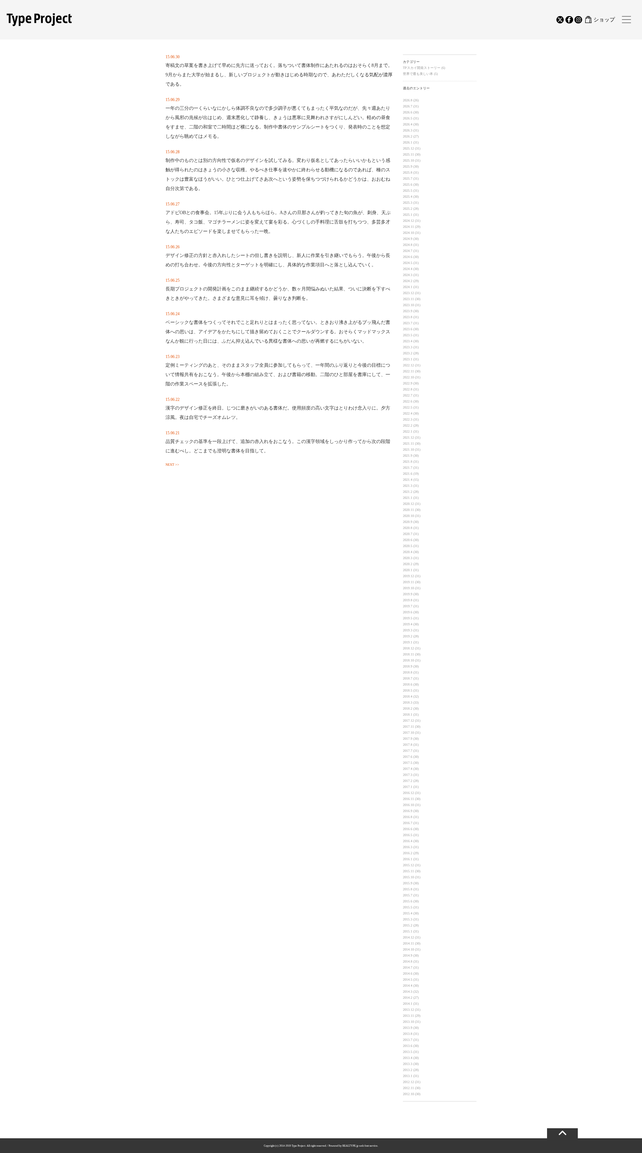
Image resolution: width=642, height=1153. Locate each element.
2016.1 (407, 859)
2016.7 (407, 823)
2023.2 (407, 353)
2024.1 (407, 287)
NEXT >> (172, 464)
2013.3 (407, 1064)
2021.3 (407, 485)
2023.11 (408, 299)
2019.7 (407, 606)
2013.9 (407, 1028)
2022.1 (407, 431)
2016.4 (407, 841)
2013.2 (407, 1070)
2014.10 (408, 949)
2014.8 (407, 961)
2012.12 (408, 1082)
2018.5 (407, 690)
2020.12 (408, 504)
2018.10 (408, 660)
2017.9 (407, 738)
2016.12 (408, 793)
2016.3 (407, 847)
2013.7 (407, 1040)
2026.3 (407, 130)
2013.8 (407, 1034)
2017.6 (407, 757)
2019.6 (407, 612)
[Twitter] (560, 19)
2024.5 (407, 263)
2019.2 (407, 636)
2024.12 (408, 221)
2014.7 (407, 967)
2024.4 (407, 269)
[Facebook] (569, 19)
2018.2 (407, 708)
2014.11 (408, 943)
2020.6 (407, 540)
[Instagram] (578, 19)
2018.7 (407, 678)
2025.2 (407, 208)
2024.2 (407, 281)
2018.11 (408, 654)
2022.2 (407, 425)
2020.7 (407, 534)
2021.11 (408, 443)
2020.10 (408, 516)
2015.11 (408, 871)
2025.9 (407, 166)
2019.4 (407, 624)
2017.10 (408, 732)
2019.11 (408, 582)
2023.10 (408, 305)
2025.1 (407, 214)
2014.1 (407, 1003)
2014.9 (407, 955)
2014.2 (407, 997)
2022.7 (407, 395)
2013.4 (407, 1058)
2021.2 (407, 492)
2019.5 (407, 618)
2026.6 (407, 112)
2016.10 (408, 805)
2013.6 (407, 1046)
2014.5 (407, 979)
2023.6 (407, 329)
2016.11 (408, 799)
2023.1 (407, 359)
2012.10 (408, 1094)
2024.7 (407, 251)
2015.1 (407, 931)
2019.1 (407, 642)
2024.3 (407, 275)
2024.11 (408, 227)
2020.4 (407, 552)
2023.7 (407, 323)
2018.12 (408, 648)
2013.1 (407, 1076)
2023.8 (407, 317)
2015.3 (407, 919)
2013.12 (408, 1009)
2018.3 (407, 702)
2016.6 (407, 829)
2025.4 (407, 196)
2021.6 (407, 473)
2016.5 (407, 835)
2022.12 (408, 365)
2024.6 (407, 257)
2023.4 (407, 341)
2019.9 (407, 594)
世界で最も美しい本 (418, 74)
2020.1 (407, 570)
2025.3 (407, 202)
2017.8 (407, 744)
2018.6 (407, 684)
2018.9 (407, 666)
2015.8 (407, 889)
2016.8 (407, 817)
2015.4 (407, 913)
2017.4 (407, 769)
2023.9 (407, 311)
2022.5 (407, 407)
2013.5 (407, 1052)
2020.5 (407, 546)
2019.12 (408, 576)
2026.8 (407, 100)
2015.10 (408, 877)
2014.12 (408, 937)
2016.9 (407, 811)
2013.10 (408, 1022)
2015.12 (408, 865)
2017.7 (407, 750)
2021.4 (407, 479)
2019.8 (407, 600)
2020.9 (407, 522)
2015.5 (407, 907)
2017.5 (407, 763)
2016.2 (407, 853)
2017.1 (407, 787)
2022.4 (407, 413)
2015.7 (407, 895)
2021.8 (407, 461)
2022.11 (408, 371)
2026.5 (407, 118)
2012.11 (408, 1088)
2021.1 (407, 498)
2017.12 (408, 720)
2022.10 (408, 377)
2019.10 (408, 588)
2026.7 (407, 106)
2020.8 (407, 528)
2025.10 (408, 160)
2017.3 (407, 775)
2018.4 (407, 696)
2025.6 (407, 184)
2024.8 (407, 245)
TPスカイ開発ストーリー (422, 68)
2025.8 (407, 172)
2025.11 (408, 154)
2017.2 (407, 781)
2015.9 (407, 883)
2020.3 (407, 558)
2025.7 (407, 178)
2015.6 (407, 901)
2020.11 (408, 510)
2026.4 (407, 124)
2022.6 (407, 401)
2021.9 (407, 455)
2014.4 (407, 985)
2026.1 (407, 142)
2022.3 (407, 419)
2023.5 (407, 335)
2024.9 (407, 239)
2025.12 (408, 148)
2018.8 (407, 672)
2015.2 (407, 925)
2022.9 (407, 383)
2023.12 (408, 293)
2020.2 (407, 564)
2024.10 (408, 233)
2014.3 (407, 991)
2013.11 (408, 1015)
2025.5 (407, 190)
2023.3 (407, 347)
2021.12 (408, 437)
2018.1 (407, 714)
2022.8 (407, 389)
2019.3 (407, 630)
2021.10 (408, 449)
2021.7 (407, 467)
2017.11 (408, 726)
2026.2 (407, 136)
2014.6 (407, 973)
